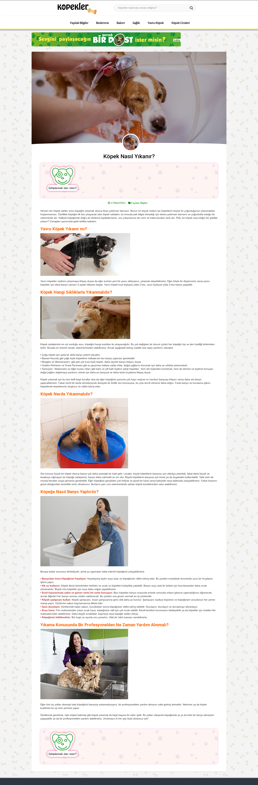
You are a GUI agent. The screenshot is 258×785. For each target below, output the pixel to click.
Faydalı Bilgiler (79, 23)
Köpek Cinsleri (180, 23)
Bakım (121, 23)
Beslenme (102, 23)
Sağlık (136, 23)
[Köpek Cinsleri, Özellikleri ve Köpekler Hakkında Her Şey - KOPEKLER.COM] (77, 8)
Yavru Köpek (156, 23)
